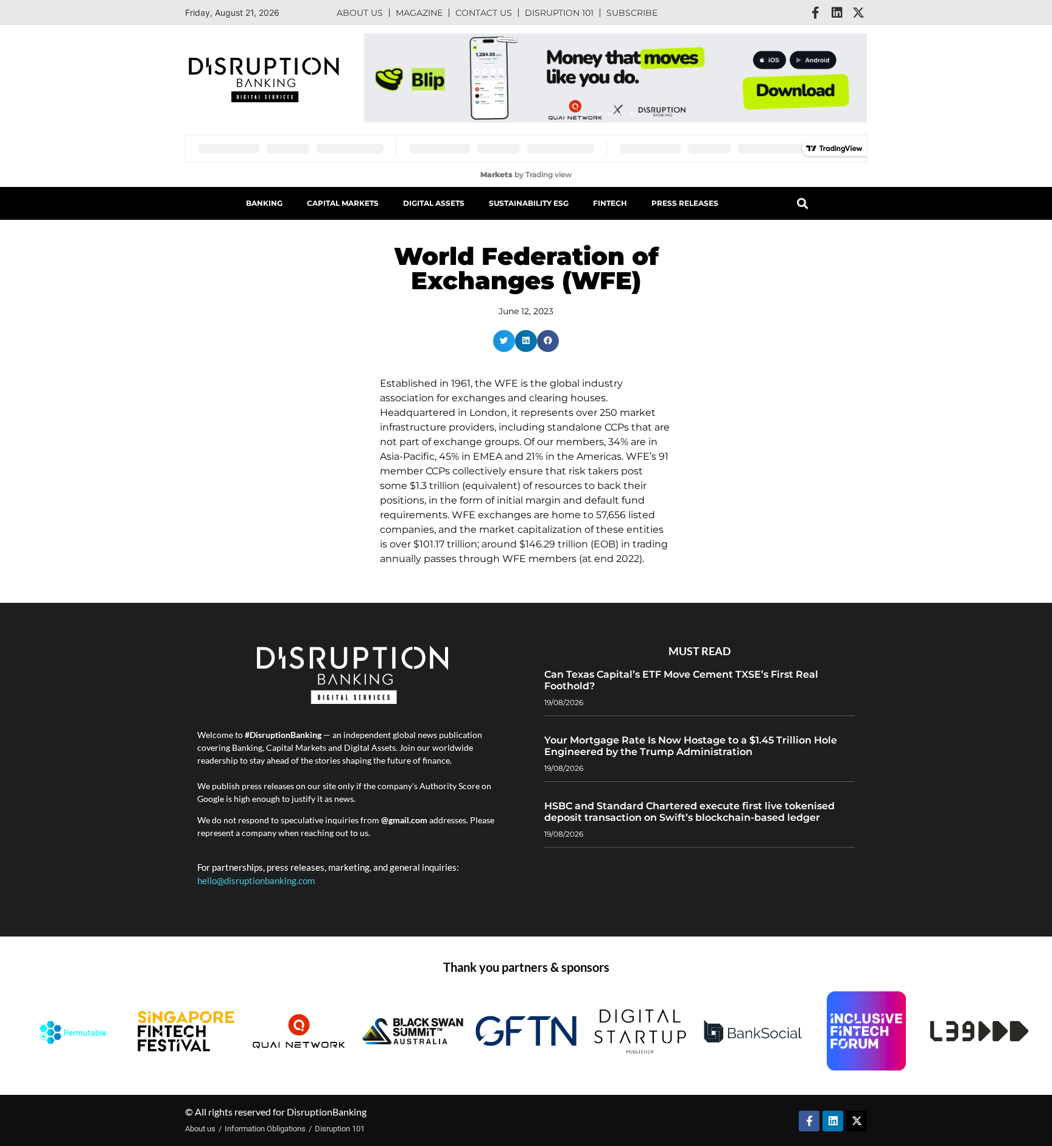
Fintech (610, 203)
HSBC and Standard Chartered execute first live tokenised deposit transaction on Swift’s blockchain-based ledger (689, 811)
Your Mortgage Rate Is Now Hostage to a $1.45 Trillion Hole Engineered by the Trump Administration (690, 746)
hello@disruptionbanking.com (256, 880)
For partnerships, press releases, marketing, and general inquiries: (328, 867)
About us (360, 13)
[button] (599, 114)
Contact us (483, 13)
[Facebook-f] (816, 13)
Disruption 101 (559, 13)
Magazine (419, 13)
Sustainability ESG (529, 203)
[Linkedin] (837, 13)
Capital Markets (343, 203)
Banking (264, 203)
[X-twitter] (858, 13)
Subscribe (632, 13)
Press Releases (684, 203)
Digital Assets (434, 203)
